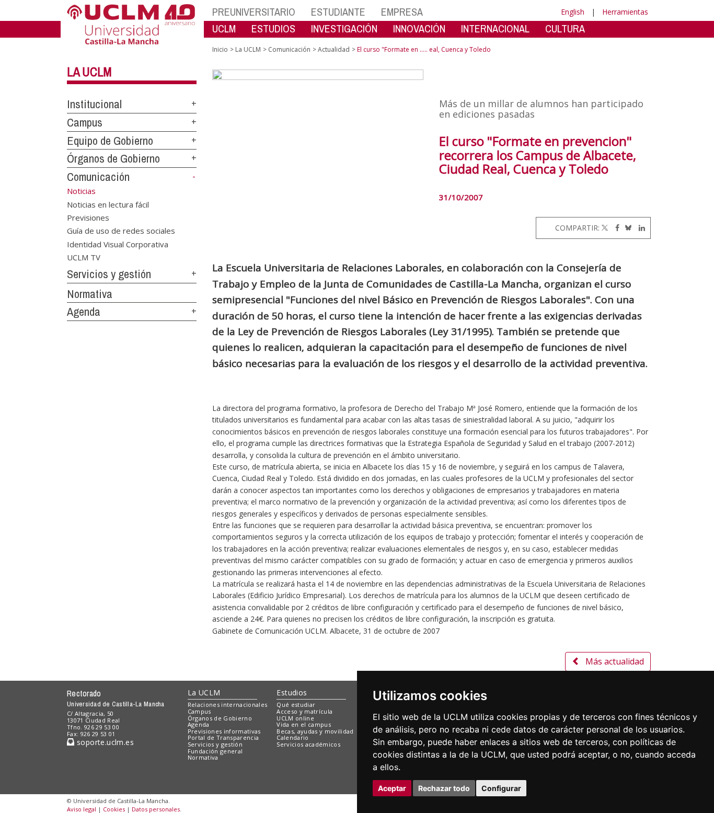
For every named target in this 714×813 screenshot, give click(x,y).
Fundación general (215, 751)
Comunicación (98, 177)
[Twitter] (605, 228)
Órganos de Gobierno (113, 158)
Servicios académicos (308, 744)
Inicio (220, 49)
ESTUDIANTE (338, 12)
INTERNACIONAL (495, 28)
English (572, 12)
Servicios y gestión (109, 274)
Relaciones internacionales (228, 704)
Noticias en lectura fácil (108, 204)
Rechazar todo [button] (444, 788)
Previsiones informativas (224, 731)
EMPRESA (402, 12)
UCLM (224, 28)
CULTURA (565, 28)
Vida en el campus (304, 724)
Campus (84, 122)
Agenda (83, 311)
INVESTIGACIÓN (344, 28)
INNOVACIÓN (419, 28)
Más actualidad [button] (614, 661)
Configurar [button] (501, 788)
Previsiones (88, 217)
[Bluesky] (626, 228)
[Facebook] (614, 228)
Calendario (292, 737)
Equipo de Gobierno (110, 140)
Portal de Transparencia (223, 737)
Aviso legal (81, 809)
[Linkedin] (639, 228)
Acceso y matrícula (304, 711)
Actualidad (334, 49)
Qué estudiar (296, 704)
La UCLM (89, 71)
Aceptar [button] (392, 788)
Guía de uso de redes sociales (121, 230)
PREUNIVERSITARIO (253, 12)
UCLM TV (83, 257)
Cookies (114, 809)
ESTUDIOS (273, 28)
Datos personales (156, 809)
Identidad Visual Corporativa (117, 243)
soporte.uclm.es (104, 742)
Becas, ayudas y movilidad (315, 731)
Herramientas (625, 12)
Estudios (292, 692)
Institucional (94, 104)
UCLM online (295, 718)
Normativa (89, 294)
